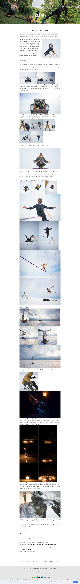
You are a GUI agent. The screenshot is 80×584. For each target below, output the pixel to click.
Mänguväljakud (56, 6)
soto (56, 36)
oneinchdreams (40, 34)
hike (24, 36)
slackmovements (29, 34)
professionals (50, 36)
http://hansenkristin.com (25, 549)
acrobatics (56, 34)
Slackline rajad (39, 6)
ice (53, 36)
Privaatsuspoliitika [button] (58, 581)
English (69, 7)
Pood (22, 6)
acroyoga (52, 34)
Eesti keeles (67, 7)
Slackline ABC (74, 6)
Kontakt (67, 6)
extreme (27, 36)
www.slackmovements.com (26, 538)
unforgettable (40, 36)
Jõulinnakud (48, 6)
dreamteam (45, 36)
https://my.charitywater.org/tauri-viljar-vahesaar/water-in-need (41, 544)
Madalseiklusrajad (29, 6)
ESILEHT (17, 6)
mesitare (44, 34)
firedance (48, 34)
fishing (30, 36)
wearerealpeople (22, 34)
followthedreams (35, 36)
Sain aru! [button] (76, 581)
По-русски (71, 7)
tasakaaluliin (34, 34)
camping (21, 36)
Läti (73, 7)
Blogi (62, 6)
